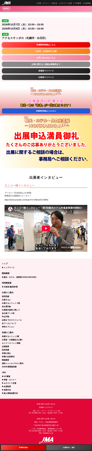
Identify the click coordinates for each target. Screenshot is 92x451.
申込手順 (5, 317)
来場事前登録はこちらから (47, 111)
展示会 (54, 3)
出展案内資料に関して (11, 310)
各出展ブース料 (8, 313)
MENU (6, 8)
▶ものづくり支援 (9, 383)
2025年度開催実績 (9, 367)
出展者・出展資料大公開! (46, 51)
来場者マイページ (46, 71)
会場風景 (5, 346)
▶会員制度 (6, 386)
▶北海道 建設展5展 (10, 287)
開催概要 (5, 360)
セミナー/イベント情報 (11, 343)
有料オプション (8, 327)
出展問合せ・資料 (69, 447)
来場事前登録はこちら (46, 45)
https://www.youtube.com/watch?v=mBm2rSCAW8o (26, 200)
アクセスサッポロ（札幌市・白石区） (25, 37)
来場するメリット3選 (10, 336)
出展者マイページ (46, 77)
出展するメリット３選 (11, 303)
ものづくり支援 (66, 3)
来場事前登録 (23, 447)
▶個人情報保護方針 (10, 393)
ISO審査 (78, 3)
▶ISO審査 (6, 376)
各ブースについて (9, 323)
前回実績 (5, 296)
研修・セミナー (43, 3)
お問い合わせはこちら (46, 58)
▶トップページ (8, 267)
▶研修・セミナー (9, 380)
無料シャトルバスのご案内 (12, 363)
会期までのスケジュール (12, 320)
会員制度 (87, 3)
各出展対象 (6, 306)
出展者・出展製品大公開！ (12, 340)
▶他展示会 (6, 390)
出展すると (6, 300)
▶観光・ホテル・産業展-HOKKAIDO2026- (19, 277)
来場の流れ (6, 353)
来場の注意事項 (8, 357)
